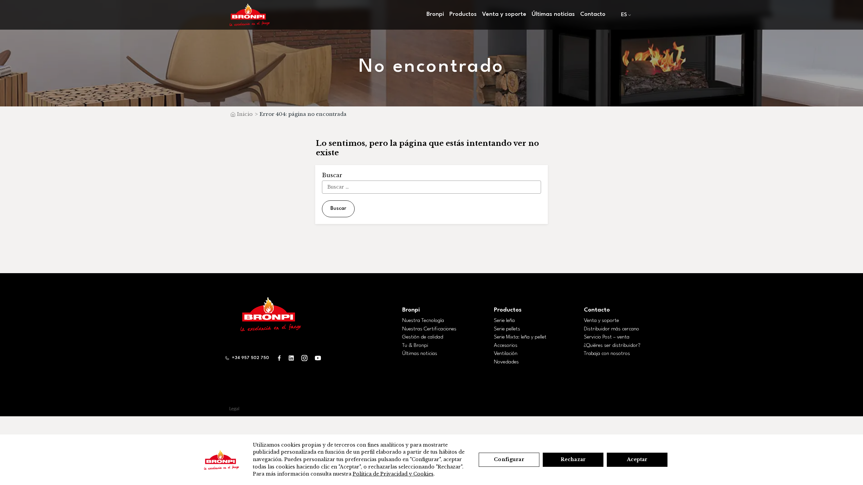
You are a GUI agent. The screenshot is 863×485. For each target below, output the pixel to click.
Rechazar (573, 459)
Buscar (338, 208)
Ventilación (505, 353)
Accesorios (505, 345)
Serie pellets (507, 329)
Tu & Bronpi (415, 345)
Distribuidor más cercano (611, 329)
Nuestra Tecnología (423, 320)
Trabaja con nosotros (607, 353)
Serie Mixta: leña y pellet (520, 337)
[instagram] (304, 358)
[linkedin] (291, 358)
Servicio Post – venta (606, 337)
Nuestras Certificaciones (429, 329)
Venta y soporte (601, 320)
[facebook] (279, 358)
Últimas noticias (553, 14)
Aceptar (637, 459)
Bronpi (411, 310)
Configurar (509, 459)
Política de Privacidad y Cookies (393, 474)
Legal (234, 409)
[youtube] (318, 358)
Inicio (244, 114)
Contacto (592, 14)
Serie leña (504, 320)
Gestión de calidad (422, 337)
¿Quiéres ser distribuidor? (612, 345)
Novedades (506, 362)
